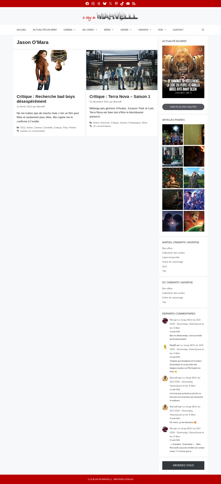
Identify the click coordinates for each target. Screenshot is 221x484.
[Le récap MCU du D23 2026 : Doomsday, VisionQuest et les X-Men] (194, 178)
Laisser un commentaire (32, 131)
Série (107, 29)
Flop (65, 127)
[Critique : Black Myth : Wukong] (172, 200)
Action (30, 127)
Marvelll (174, 377)
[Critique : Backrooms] (194, 135)
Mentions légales (123, 479)
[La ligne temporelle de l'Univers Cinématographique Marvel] (194, 200)
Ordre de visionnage (172, 262)
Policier (72, 127)
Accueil (21, 29)
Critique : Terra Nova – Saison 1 (119, 96)
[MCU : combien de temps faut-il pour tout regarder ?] (172, 157)
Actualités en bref (45, 29)
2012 (22, 127)
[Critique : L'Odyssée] (194, 157)
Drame (123, 122)
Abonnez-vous (183, 465)
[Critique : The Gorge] (172, 222)
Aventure (105, 122)
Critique (58, 127)
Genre (124, 29)
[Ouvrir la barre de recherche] (203, 30)
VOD (160, 29)
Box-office (167, 248)
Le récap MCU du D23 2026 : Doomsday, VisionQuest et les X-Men (187, 324)
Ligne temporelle (170, 257)
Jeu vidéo (88, 29)
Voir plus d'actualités (183, 107)
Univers (143, 29)
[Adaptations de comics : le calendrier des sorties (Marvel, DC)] (172, 135)
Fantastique (134, 122)
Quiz (164, 266)
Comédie (48, 127)
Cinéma (68, 29)
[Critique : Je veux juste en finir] (172, 178)
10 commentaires (102, 126)
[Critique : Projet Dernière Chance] (194, 222)
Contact (178, 29)
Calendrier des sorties (173, 252)
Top (164, 271)
